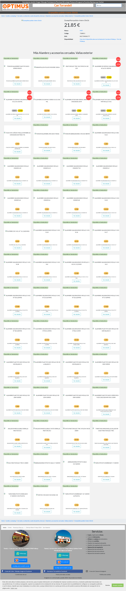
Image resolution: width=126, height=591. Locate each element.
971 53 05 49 (64, 562)
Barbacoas (94, 2)
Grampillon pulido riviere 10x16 (83, 16)
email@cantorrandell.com (20, 566)
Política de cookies (105, 574)
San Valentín (46, 527)
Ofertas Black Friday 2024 (33, 527)
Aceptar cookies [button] (117, 585)
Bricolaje (65, 2)
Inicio (3, 16)
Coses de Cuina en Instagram (97, 571)
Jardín (33, 2)
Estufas (87, 2)
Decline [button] (108, 585)
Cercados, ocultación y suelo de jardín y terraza (30, 16)
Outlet (101, 2)
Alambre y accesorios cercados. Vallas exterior (59, 16)
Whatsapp (23, 553)
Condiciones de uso (20, 574)
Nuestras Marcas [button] (18, 527)
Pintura (73, 2)
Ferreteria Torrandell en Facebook (57, 571)
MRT (81, 30)
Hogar (38, 2)
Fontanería (51, 2)
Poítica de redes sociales (63, 574)
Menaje (44, 2)
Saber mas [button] (14, 588)
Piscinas (59, 2)
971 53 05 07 (22, 560)
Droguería (80, 2)
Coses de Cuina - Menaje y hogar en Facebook (18, 571)
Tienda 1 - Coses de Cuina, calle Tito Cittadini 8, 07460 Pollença (21, 548)
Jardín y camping (11, 16)
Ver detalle (17, 84)
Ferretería (26, 2)
